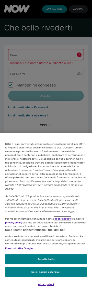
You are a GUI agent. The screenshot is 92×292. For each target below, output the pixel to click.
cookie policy (62, 218)
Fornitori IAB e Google (19, 248)
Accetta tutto (46, 259)
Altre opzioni (46, 284)
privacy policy (13, 222)
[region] (46, 212)
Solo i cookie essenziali (45, 272)
